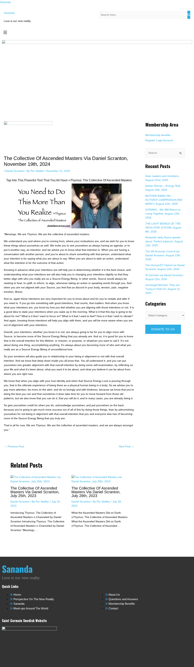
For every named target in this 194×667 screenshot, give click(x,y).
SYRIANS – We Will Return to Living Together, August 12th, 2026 (163, 213)
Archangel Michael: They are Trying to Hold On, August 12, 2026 (163, 288)
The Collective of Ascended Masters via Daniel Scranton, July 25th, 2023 (34, 492)
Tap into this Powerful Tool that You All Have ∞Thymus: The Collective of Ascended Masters (69, 180)
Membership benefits (158, 135)
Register (150, 140)
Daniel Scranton (14, 170)
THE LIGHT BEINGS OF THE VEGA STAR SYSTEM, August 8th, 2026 (163, 227)
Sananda (5, 2)
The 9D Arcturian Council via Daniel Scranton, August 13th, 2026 (163, 255)
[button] (97, 32)
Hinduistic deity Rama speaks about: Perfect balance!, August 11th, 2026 (164, 241)
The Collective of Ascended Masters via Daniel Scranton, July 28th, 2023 (95, 492)
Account (168, 140)
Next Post (126, 446)
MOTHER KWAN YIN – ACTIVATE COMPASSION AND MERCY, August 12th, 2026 (163, 199)
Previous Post (14, 446)
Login (159, 140)
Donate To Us (163, 329)
